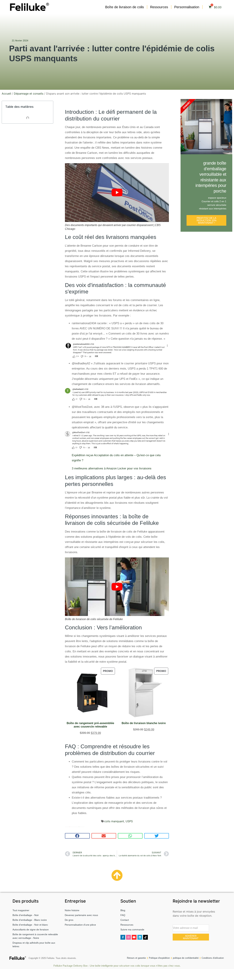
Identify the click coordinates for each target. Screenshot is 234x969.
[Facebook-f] (122, 937)
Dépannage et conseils (28, 93)
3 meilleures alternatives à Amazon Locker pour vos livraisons (111, 468)
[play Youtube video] (117, 192)
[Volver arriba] (117, 875)
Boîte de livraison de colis (124, 7)
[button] (77, 836)
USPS (129, 821)
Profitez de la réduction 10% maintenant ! (206, 220)
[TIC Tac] (145, 937)
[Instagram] (128, 937)
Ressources (159, 7)
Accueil (6, 93)
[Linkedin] (139, 937)
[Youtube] (134, 937)
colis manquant (114, 821)
